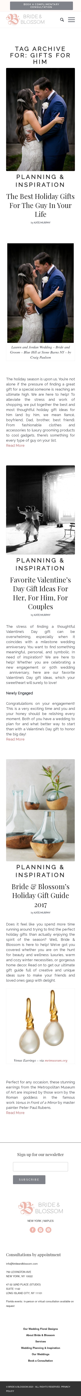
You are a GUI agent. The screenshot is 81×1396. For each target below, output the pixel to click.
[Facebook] (33, 1230)
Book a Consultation (40, 1360)
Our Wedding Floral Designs (40, 1329)
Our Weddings (40, 1354)
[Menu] (69, 20)
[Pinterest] (48, 1230)
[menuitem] (41, 5)
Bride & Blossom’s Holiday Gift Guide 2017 (41, 895)
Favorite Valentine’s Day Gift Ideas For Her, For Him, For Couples (40, 593)
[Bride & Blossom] (40, 1209)
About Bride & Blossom (40, 1335)
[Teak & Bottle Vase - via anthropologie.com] (40, 810)
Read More (15, 445)
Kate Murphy (42, 222)
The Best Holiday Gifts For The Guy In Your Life (40, 205)
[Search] (60, 20)
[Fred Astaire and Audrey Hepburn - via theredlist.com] (40, 509)
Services (40, 1341)
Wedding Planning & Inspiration (40, 1348)
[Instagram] (40, 1230)
